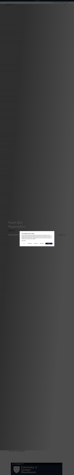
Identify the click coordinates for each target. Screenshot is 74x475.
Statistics (35, 243)
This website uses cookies (28, 233)
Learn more (24, 240)
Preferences (30, 243)
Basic (24, 243)
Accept (49, 243)
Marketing (42, 243)
